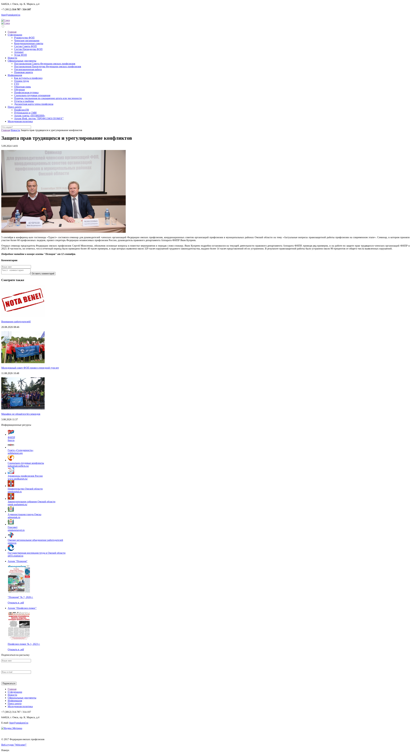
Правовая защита (23, 72)
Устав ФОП (20, 55)
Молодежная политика (20, 121)
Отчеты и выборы (24, 101)
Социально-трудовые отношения (32, 95)
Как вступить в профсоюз (28, 78)
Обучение (19, 89)
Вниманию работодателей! (16, 321)
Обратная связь (22, 86)
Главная (12, 31)
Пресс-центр (15, 107)
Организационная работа (28, 69)
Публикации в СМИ (25, 112)
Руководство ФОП (24, 37)
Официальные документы (22, 60)
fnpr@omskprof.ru (10, 14)
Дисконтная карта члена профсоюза (33, 104)
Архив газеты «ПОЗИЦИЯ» (29, 115)
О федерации (15, 34)
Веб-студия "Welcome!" (14, 744)
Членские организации (26, 40)
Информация (15, 75)
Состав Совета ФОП (25, 46)
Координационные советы (28, 43)
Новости (12, 57)
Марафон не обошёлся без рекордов (20, 414)
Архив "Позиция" (17, 561)
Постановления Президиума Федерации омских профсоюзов (47, 66)
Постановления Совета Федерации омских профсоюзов (44, 63)
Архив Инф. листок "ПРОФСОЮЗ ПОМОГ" (39, 118)
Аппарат (19, 52)
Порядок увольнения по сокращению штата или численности (48, 98)
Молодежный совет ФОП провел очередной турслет (30, 367)
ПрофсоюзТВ (21, 109)
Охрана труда (21, 81)
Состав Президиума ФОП (28, 49)
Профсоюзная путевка (26, 92)
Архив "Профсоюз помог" (22, 608)
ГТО (16, 83)
